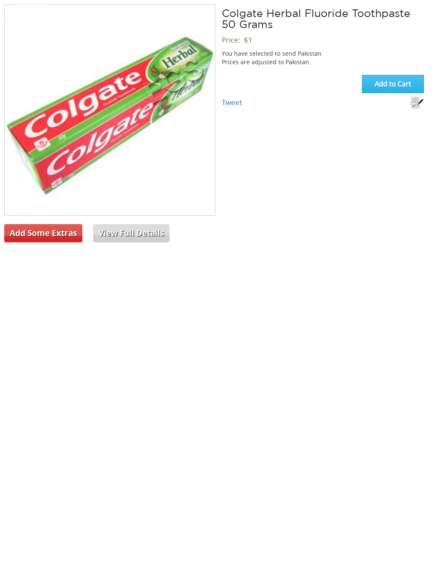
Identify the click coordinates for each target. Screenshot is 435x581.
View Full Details (131, 233)
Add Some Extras (43, 233)
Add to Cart (393, 83)
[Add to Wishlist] (417, 101)
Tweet (232, 102)
